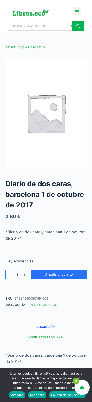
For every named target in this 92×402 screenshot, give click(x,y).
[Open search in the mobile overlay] (46, 26)
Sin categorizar (42, 305)
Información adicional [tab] (46, 337)
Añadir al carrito (59, 274)
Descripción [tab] (46, 327)
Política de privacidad (67, 395)
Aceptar (17, 395)
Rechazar (37, 395)
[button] (77, 11)
